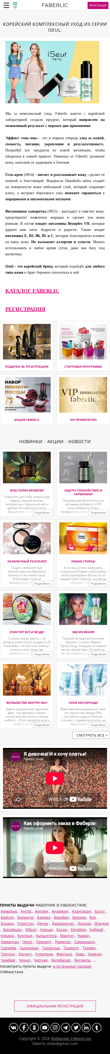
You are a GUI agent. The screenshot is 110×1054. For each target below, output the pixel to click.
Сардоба (8, 947)
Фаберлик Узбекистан (71, 1038)
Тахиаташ (51, 947)
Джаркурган (63, 923)
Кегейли (78, 929)
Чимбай (8, 960)
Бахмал (43, 917)
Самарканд (84, 941)
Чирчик (41, 960)
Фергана (64, 953)
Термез (89, 947)
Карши (46, 929)
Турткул (8, 953)
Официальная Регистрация (55, 1006)
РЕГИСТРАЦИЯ (25, 309)
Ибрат (31, 929)
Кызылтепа (46, 935)
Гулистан (25, 923)
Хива (80, 953)
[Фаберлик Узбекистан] (55, 6)
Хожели (94, 953)
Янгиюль (82, 960)
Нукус (27, 941)
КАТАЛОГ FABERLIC (32, 291)
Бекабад (61, 917)
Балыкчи (25, 917)
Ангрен (41, 911)
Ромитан (63, 941)
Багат (100, 911)
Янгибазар (61, 960)
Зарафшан (12, 929)
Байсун (7, 917)
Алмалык (9, 911)
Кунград (24, 935)
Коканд (7, 935)
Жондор (102, 923)
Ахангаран (81, 911)
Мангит (67, 935)
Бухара (7, 923)
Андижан (60, 911)
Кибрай (96, 929)
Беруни (79, 917)
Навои (83, 935)
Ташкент (71, 947)
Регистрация (98, 5)
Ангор (26, 911)
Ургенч (25, 953)
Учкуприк (44, 953)
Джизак (84, 923)
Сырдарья (29, 947)
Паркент (44, 941)
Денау (42, 923)
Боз (92, 917)
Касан (61, 929)
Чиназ (24, 960)
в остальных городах (72, 966)
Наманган (10, 941)
